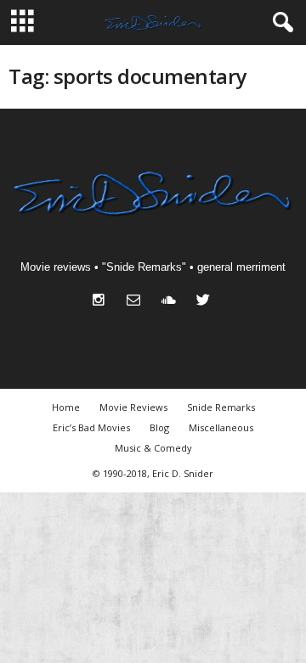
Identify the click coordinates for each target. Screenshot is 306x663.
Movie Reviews (133, 407)
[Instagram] (102, 301)
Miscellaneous (221, 427)
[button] (279, 23)
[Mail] (137, 301)
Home (66, 407)
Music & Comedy (153, 447)
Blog (159, 427)
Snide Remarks (221, 407)
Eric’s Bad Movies (91, 427)
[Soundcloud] (172, 301)
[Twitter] (205, 301)
